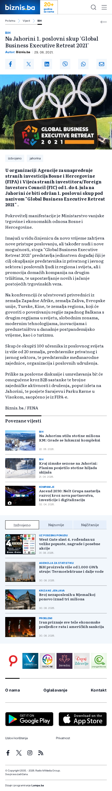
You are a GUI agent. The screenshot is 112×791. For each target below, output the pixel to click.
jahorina (35, 158)
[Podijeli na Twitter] (28, 64)
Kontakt (99, 690)
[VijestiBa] (30, 661)
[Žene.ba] (64, 661)
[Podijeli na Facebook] (10, 64)
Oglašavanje (55, 690)
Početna (10, 21)
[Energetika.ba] (99, 661)
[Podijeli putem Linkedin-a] (47, 64)
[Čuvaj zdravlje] (82, 661)
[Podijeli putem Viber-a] (65, 64)
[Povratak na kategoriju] (104, 22)
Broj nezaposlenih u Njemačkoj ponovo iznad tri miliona (67, 596)
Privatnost (63, 738)
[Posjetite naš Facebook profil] (8, 753)
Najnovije (56, 524)
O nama (12, 690)
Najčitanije (90, 524)
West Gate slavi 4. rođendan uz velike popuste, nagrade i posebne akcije (69, 543)
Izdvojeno (22, 524)
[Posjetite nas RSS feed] (40, 753)
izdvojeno (15, 158)
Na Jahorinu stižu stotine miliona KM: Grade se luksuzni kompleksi (69, 437)
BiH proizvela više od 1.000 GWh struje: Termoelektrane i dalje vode (71, 569)
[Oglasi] (13, 661)
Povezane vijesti (23, 421)
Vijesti (26, 21)
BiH (40, 21)
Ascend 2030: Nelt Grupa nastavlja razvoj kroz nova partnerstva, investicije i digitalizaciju (69, 495)
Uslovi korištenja (16, 738)
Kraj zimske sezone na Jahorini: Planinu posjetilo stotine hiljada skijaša (68, 467)
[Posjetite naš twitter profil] (19, 753)
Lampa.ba (38, 785)
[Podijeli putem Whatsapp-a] (83, 64)
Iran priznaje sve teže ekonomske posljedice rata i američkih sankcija (71, 624)
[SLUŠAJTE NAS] (47, 661)
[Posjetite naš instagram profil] (30, 753)
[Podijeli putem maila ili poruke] (101, 64)
